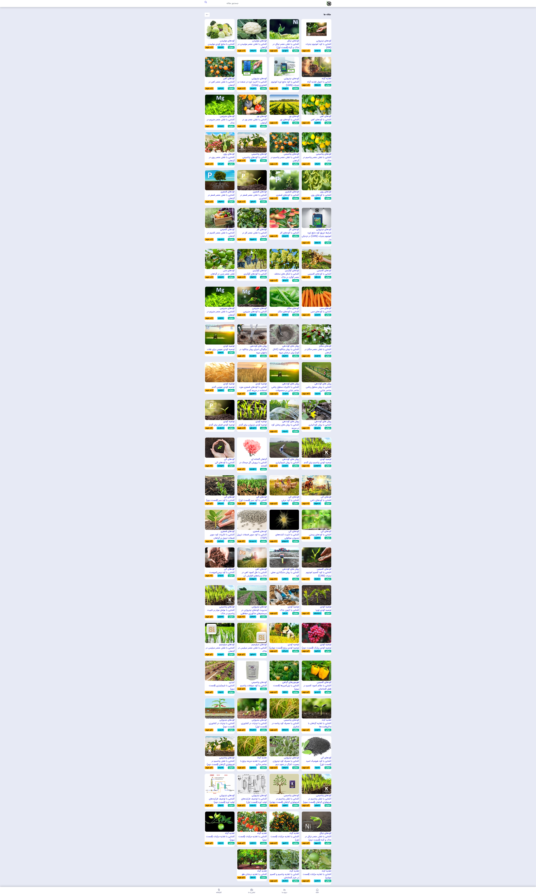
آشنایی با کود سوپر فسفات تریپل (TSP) (252, 536)
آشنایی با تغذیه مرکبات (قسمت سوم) (220, 838)
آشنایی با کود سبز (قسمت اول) (253, 500)
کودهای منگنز (293, 308)
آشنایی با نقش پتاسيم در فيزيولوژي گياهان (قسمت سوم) (317, 800)
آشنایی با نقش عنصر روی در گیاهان (221, 159)
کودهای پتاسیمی (323, 154)
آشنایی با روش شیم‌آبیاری (287, 462)
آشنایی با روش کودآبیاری (320, 425)
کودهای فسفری (292, 192)
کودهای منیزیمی (227, 116)
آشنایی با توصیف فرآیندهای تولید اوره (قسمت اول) (254, 800)
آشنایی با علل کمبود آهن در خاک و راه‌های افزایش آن (254, 574)
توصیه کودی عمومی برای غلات (220, 349)
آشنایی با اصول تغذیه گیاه (319, 82)
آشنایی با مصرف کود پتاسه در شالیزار (285, 725)
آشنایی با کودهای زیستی (320, 535)
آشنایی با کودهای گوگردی (255, 274)
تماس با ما (251, 892)
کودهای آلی (229, 459)
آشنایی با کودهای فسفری (287, 195)
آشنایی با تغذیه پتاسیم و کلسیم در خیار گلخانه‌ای (284, 876)
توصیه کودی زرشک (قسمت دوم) (316, 648)
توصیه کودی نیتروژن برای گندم (253, 425)
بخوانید (327, 50)
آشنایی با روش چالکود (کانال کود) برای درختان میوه (286, 351)
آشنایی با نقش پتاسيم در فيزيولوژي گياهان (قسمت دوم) (220, 763)
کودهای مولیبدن (259, 41)
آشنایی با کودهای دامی (320, 500)
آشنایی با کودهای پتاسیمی (254, 157)
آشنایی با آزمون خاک (289, 610)
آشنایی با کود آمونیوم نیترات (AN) (318, 46)
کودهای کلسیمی (227, 229)
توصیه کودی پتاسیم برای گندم (317, 462)
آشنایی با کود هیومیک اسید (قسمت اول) (318, 763)
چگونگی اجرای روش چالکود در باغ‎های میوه (253, 351)
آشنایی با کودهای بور (289, 119)
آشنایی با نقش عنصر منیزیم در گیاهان (220, 313)
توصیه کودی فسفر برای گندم (221, 425)
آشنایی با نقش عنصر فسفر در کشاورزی (253, 197)
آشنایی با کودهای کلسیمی (319, 274)
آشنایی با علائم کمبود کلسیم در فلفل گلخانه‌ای (317, 687)
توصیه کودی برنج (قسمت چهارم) (284, 648)
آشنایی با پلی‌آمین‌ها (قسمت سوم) (286, 687)
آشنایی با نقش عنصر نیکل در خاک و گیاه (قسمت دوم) (318, 838)
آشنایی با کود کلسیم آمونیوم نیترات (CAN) (318, 574)
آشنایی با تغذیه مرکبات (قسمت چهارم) (317, 876)
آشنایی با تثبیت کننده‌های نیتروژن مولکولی (287, 536)
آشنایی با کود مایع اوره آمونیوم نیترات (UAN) (285, 83)
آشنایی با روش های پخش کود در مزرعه (285, 426)
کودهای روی (228, 154)
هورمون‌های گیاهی (290, 682)
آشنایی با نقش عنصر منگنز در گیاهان (318, 351)
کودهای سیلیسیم (259, 644)
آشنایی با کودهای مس (321, 311)
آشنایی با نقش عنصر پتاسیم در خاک (317, 159)
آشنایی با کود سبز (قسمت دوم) (220, 500)
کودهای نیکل (293, 41)
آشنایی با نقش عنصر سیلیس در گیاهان (220, 649)
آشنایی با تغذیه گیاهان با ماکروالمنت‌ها (319, 725)
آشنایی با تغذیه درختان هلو (254, 874)
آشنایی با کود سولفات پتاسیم (253, 685)
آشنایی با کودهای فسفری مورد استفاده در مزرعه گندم (253, 389)
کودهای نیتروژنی (323, 41)
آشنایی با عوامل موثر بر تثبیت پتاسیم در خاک (220, 612)
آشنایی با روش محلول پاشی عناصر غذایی (318, 389)
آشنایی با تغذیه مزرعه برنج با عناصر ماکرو (253, 763)
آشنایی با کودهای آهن (321, 119)
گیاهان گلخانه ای (259, 459)
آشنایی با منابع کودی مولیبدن (221, 44)
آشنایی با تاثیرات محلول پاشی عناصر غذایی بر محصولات (285, 389)
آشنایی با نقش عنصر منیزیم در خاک (220, 121)
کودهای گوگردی (292, 270)
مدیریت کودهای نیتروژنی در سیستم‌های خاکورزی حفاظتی (254, 612)
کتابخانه (219, 892)
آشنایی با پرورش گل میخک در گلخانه (253, 464)
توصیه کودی (228, 346)
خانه (317, 892)
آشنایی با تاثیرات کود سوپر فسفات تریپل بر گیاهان (222, 536)
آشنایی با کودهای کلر (289, 233)
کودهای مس (228, 270)
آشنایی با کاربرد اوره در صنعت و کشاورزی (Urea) (252, 83)
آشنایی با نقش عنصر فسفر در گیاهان (221, 197)
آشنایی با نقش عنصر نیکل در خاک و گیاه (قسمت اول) (286, 46)
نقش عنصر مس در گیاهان (222, 274)
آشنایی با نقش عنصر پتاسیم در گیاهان (285, 159)
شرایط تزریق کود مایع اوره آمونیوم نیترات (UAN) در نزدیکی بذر (316, 236)
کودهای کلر (294, 229)
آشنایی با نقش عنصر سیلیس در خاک (252, 649)
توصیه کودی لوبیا (323, 610)
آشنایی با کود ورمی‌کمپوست (221, 572)
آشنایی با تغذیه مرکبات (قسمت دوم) (252, 838)
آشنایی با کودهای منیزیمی (255, 311)
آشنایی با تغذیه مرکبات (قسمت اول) (285, 838)
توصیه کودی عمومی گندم (223, 387)
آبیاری (231, 682)
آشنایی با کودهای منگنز (288, 311)
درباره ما (284, 892)
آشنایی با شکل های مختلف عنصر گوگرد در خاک (286, 275)
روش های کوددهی (290, 346)
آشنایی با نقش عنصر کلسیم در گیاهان (220, 234)
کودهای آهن (228, 78)
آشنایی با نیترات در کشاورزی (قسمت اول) (254, 725)
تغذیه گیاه (326, 78)
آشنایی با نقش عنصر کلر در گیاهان (254, 234)
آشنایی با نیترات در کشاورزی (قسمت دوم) (221, 725)
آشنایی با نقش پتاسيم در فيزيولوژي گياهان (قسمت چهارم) (284, 800)
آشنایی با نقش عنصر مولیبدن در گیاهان (252, 46)
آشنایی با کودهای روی (321, 195)
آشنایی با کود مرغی (290, 500)
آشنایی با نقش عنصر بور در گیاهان (254, 121)
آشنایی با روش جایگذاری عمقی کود (285, 574)
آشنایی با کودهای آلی (224, 462)
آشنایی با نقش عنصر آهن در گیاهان (221, 83)
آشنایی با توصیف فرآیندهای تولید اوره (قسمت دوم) (221, 800)
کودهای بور (294, 116)
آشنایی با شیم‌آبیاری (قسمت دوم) (221, 687)
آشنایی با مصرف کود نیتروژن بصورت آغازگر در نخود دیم (286, 763)
